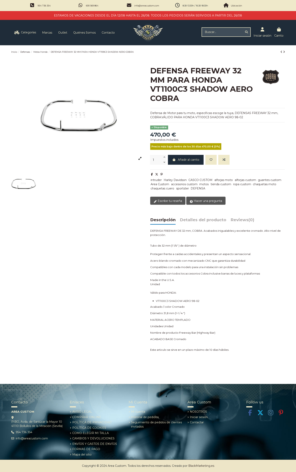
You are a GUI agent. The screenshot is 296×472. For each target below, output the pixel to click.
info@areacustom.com (146, 5)
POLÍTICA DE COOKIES (89, 428)
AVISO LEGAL (82, 411)
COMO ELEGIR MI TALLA (90, 433)
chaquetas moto (264, 184)
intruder (156, 180)
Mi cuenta (138, 411)
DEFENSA (198, 188)
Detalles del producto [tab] (203, 220)
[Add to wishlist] (211, 160)
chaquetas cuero (162, 188)
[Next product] (284, 52)
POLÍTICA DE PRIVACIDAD (92, 422)
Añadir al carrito (188, 159)
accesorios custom (184, 184)
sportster (182, 188)
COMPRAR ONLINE (86, 417)
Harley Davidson (175, 180)
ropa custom (242, 184)
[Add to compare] (224, 160)
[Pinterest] (161, 174)
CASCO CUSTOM (200, 180)
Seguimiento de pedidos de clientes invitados (156, 424)
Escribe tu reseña (169, 201)
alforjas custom (245, 180)
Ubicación (236, 5)
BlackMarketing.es (201, 466)
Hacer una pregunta (207, 201)
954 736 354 (44, 5)
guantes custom (269, 180)
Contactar (197, 422)
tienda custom (221, 184)
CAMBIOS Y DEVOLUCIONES (93, 438)
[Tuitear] (156, 174)
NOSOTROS (198, 411)
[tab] (242, 221)
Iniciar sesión (199, 417)
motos (204, 184)
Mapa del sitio (82, 454)
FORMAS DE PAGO (86, 449)
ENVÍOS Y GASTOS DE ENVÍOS (94, 444)
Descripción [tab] (163, 220)
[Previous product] (281, 52)
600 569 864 (92, 5)
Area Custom (160, 184)
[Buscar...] (246, 32)
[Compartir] (152, 174)
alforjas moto (223, 180)
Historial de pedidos (145, 417)
